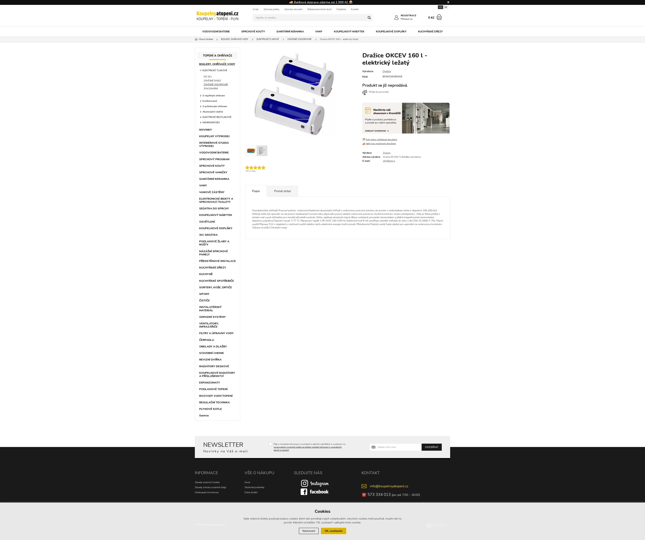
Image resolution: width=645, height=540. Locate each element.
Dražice (386, 71)
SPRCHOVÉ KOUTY (253, 31)
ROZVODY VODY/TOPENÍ (216, 396)
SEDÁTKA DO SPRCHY (214, 208)
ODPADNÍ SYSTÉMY (212, 317)
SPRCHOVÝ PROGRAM (214, 159)
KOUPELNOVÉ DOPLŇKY (391, 31)
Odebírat (431, 447)
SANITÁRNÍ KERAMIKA (290, 31)
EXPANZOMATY (209, 383)
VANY (318, 31)
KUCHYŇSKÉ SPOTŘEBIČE (216, 281)
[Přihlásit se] (396, 17)
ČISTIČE (204, 300)
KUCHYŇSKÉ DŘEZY (430, 31)
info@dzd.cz (389, 161)
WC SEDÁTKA (208, 235)
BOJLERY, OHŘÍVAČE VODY (217, 64)
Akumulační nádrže (213, 111)
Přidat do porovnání (379, 92)
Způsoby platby (271, 9)
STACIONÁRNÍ (211, 88)
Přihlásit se (407, 19)
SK (445, 7)
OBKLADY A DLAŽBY (213, 346)
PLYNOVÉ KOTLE (210, 409)
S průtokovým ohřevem (215, 106)
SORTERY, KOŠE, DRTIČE (215, 287)
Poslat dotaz (282, 191)
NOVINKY (205, 130)
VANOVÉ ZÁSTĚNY (212, 192)
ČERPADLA (206, 340)
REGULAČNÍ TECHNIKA (214, 402)
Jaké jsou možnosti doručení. (381, 143)
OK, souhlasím (333, 531)
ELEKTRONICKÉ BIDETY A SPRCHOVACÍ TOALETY (216, 200)
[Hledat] (369, 17)
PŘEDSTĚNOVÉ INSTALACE (217, 261)
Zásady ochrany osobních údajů (210, 487)
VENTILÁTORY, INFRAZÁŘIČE (209, 325)
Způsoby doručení (293, 9)
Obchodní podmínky (254, 487)
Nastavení (309, 531)
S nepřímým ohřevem (214, 95)
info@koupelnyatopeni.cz (389, 486)
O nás (256, 9)
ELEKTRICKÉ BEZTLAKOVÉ (217, 117)
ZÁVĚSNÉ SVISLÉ (212, 80)
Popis (256, 191)
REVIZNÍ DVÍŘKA (210, 360)
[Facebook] (315, 491)
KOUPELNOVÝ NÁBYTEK (349, 31)
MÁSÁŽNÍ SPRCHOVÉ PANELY (213, 253)
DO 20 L (208, 76)
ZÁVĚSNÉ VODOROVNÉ (216, 84)
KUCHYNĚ (206, 274)
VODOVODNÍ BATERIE (216, 31)
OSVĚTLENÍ (207, 222)
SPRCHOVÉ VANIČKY (213, 172)
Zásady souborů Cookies (207, 482)
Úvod (247, 482)
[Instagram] (315, 483)
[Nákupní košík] (439, 17)
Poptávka (341, 9)
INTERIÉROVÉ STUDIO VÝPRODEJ (214, 144)
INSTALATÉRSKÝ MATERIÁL (210, 308)
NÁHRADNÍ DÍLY (211, 122)
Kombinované (210, 101)
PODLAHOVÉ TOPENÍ (213, 389)
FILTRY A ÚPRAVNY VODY (216, 333)
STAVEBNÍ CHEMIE (211, 353)
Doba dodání (251, 492)
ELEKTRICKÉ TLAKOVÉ (215, 70)
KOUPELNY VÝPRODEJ (214, 136)
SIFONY (204, 294)
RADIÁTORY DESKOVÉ (214, 366)
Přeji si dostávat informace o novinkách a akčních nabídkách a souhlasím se (309, 447)
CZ (440, 7)
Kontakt (354, 9)
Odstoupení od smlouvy (207, 492)
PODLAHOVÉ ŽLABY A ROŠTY (214, 243)
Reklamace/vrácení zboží (319, 9)
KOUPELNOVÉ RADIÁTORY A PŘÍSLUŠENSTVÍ (217, 374)
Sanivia (204, 415)
